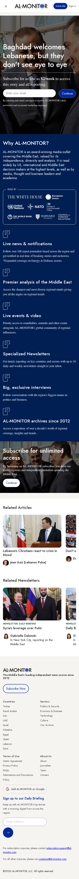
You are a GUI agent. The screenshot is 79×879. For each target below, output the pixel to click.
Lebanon (7, 744)
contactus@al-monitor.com (53, 859)
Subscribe (60, 6)
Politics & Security (49, 706)
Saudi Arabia (10, 711)
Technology (46, 716)
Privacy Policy (10, 765)
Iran (5, 716)
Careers (44, 775)
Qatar (6, 739)
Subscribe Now (16, 689)
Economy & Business (51, 711)
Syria (5, 748)
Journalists (45, 765)
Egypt (6, 734)
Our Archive (46, 725)
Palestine (7, 730)
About (43, 761)
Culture (44, 720)
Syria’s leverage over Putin (22, 628)
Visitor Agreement (12, 761)
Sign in (72, 6)
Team (43, 770)
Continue (11, 483)
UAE (5, 720)
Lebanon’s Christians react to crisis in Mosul (30, 553)
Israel (5, 725)
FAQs (6, 770)
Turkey (6, 706)
